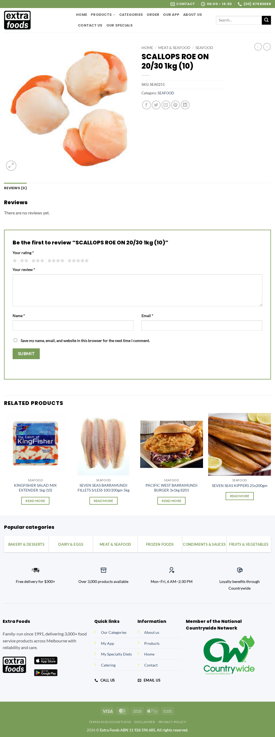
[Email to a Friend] (165, 104)
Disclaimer (144, 722)
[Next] (271, 463)
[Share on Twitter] (156, 104)
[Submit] (266, 20)
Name (19, 315)
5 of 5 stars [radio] (77, 260)
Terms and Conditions (110, 722)
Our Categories (113, 632)
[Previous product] (267, 46)
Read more (35, 501)
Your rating (23, 252)
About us (151, 632)
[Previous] (4, 463)
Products (101, 14)
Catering (108, 665)
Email (147, 315)
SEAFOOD (204, 48)
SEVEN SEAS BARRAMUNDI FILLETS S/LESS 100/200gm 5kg (103, 488)
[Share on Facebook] (146, 104)
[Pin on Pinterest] (175, 104)
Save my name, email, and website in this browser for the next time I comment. (85, 340)
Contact (151, 665)
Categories (131, 14)
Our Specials (119, 25)
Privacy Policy (172, 722)
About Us (192, 14)
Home (81, 14)
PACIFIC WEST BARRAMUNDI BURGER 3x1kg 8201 (171, 488)
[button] (11, 166)
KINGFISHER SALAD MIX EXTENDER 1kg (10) (35, 488)
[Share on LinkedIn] (185, 104)
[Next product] (258, 46)
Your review (24, 269)
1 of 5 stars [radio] (14, 260)
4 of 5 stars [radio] (55, 260)
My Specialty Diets (116, 654)
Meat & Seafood (174, 48)
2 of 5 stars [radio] (23, 260)
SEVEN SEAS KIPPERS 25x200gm (239, 485)
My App (107, 643)
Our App (171, 14)
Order (153, 14)
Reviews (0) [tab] (15, 188)
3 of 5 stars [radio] (37, 260)
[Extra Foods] (36, 20)
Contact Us (90, 25)
